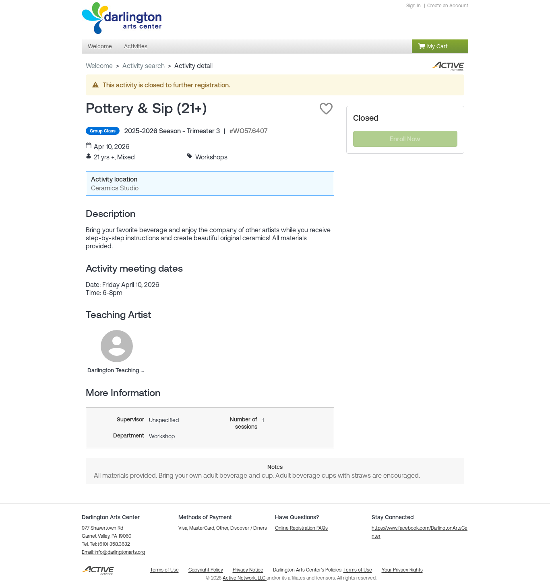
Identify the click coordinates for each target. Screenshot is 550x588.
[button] (326, 108)
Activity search (143, 65)
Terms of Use (357, 570)
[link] (117, 346)
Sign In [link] (413, 5)
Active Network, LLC (245, 578)
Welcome (99, 65)
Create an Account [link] (447, 5)
